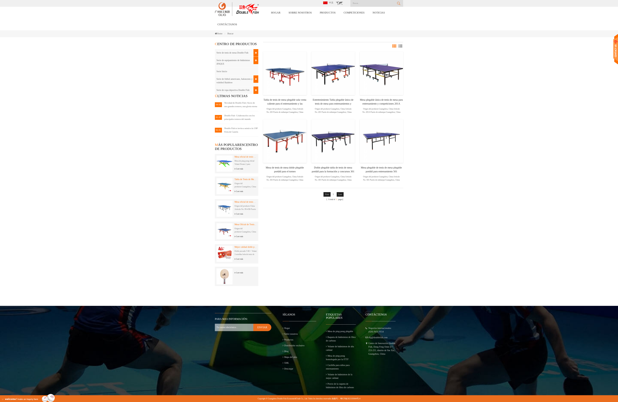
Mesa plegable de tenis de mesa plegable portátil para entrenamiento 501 (381, 169)
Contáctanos (227, 24)
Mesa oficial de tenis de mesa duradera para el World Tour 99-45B (245, 202)
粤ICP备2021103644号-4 (350, 398)
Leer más (239, 169)
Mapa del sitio (290, 357)
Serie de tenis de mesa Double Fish (232, 53)
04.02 (218, 104)
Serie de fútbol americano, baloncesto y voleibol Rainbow (234, 81)
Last (340, 194)
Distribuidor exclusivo (294, 345)
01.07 (218, 117)
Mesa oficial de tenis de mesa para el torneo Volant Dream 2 (245, 157)
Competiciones (354, 12)
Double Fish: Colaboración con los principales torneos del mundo (239, 117)
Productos (328, 12)
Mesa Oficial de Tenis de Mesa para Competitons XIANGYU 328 (245, 224)
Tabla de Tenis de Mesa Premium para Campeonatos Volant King (245, 179)
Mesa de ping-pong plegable (340, 331)
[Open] (615, 49)
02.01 (218, 130)
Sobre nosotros (300, 12)
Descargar (288, 369)
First (327, 194)
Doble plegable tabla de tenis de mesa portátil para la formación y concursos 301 (333, 169)
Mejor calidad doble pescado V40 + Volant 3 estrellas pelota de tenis (245, 247)
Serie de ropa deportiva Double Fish (232, 90)
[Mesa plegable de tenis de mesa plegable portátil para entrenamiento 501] (381, 141)
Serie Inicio (221, 71)
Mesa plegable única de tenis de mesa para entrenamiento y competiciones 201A (381, 101)
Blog (286, 351)
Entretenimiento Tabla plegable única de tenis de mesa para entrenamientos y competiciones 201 (333, 102)
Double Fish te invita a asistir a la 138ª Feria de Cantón (241, 130)
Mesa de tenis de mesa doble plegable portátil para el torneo (285, 169)
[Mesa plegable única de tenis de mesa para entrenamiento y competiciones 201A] (381, 73)
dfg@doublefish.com (378, 337)
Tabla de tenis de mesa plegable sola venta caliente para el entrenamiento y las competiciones (284, 102)
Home (219, 33)
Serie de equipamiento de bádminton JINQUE (233, 62)
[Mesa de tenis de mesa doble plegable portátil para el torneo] (285, 141)
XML (286, 363)
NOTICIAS (379, 12)
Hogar (276, 12)
